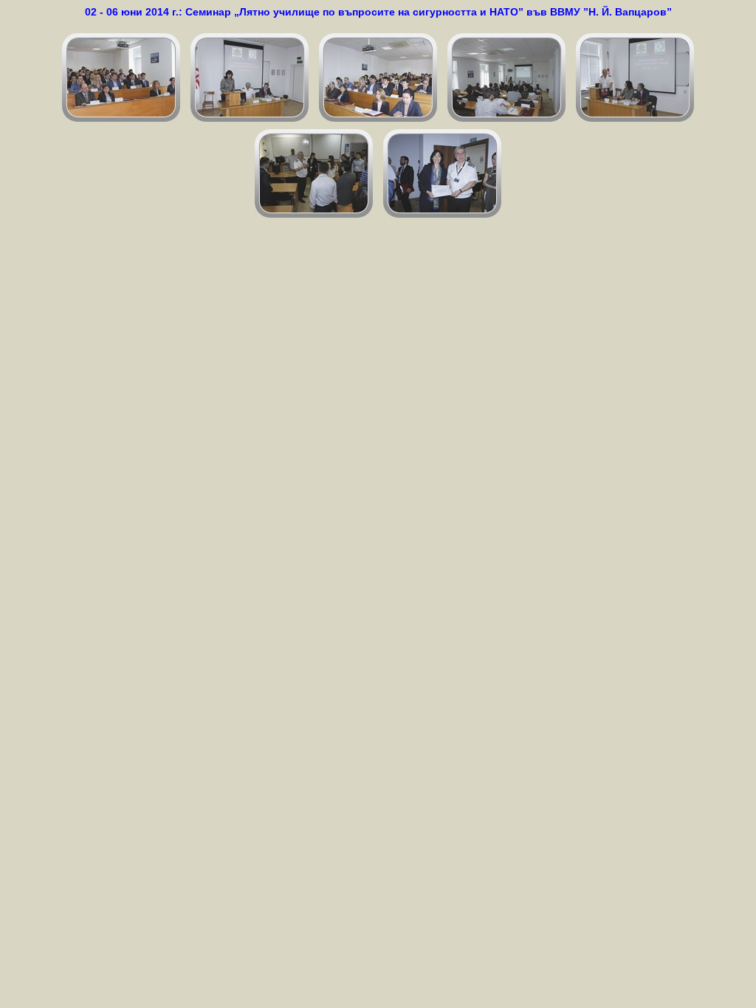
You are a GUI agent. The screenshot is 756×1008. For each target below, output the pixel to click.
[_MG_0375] (121, 77)
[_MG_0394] (506, 77)
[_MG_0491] (442, 173)
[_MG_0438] (314, 173)
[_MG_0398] (635, 77)
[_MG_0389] (249, 77)
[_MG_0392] (378, 77)
